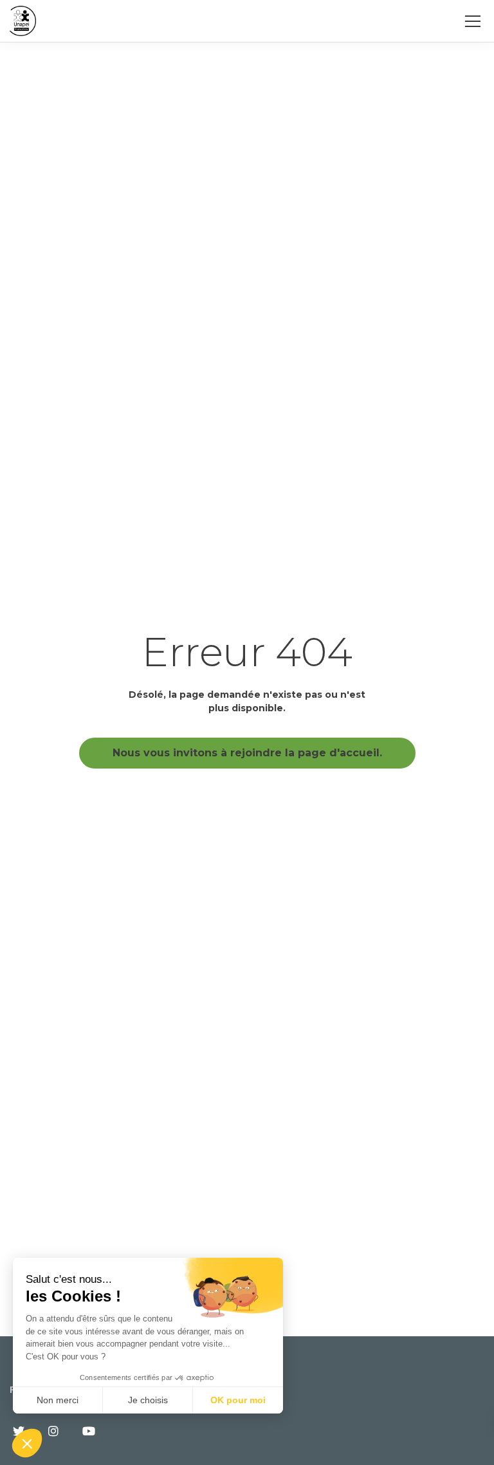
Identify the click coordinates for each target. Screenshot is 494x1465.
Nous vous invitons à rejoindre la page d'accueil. (247, 753)
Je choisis (148, 1400)
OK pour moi (238, 1400)
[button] (27, 1443)
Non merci (57, 1400)
